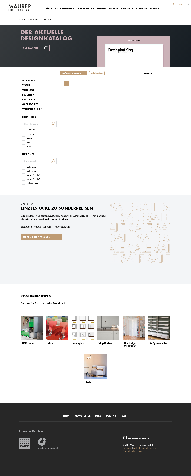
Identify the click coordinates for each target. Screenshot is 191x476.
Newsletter (83, 415)
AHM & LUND (34, 175)
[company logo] (19, 7)
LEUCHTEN (28, 94)
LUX (187, 4)
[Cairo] (24, 443)
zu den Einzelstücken (36, 237)
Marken (114, 8)
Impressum (127, 448)
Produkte (127, 8)
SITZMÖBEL (29, 80)
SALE (125, 415)
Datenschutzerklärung (147, 448)
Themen (101, 8)
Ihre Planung (85, 8)
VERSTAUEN (29, 90)
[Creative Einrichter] (49, 443)
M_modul (141, 8)
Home (67, 415)
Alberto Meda (33, 183)
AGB (135, 448)
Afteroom (31, 167)
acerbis (30, 134)
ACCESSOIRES (30, 104)
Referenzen (67, 8)
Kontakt (155, 8)
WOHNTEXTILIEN (32, 109)
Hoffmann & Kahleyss (72, 73)
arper (29, 146)
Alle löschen (97, 73)
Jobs (98, 415)
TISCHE (26, 85)
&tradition (32, 129)
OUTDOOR (28, 99)
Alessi (30, 138)
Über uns (52, 8)
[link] (174, 4)
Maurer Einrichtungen (28, 20)
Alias (29, 142)
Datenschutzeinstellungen (132, 451)
